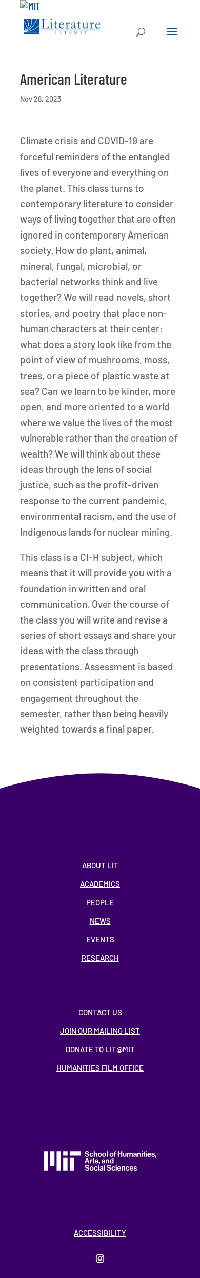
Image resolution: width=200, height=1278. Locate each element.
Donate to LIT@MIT (100, 1049)
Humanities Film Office (100, 1067)
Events (100, 939)
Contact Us (100, 1012)
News (100, 920)
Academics (100, 883)
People (100, 902)
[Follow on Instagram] (100, 1258)
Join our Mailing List (100, 1030)
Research (100, 957)
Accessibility (100, 1232)
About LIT (100, 865)
